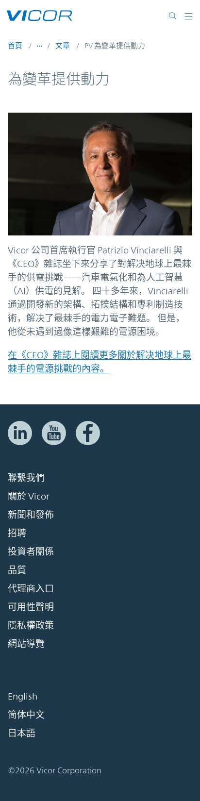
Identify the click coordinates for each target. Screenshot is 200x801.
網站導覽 (26, 643)
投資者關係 (31, 551)
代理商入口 (31, 588)
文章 (62, 45)
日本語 (21, 733)
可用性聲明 (31, 606)
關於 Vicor (29, 496)
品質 (17, 570)
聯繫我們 (26, 477)
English (22, 696)
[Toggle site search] (175, 15)
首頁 (15, 45)
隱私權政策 (31, 625)
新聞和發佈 (31, 514)
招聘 (17, 533)
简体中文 (26, 714)
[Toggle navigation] (188, 15)
